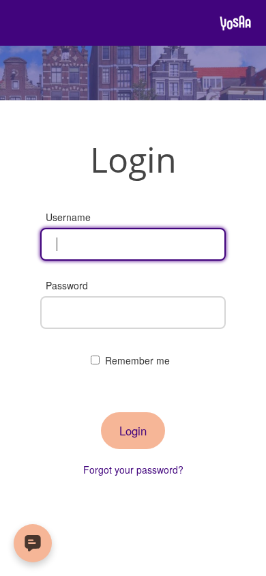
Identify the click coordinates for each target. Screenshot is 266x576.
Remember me (137, 360)
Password (67, 285)
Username (68, 217)
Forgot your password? (133, 469)
